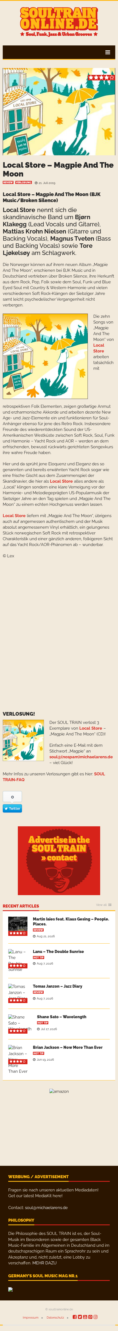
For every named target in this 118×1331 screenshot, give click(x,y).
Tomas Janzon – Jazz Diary (57, 986)
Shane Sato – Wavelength (61, 1017)
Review (8, 182)
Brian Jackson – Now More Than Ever (68, 1047)
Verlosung (23, 182)
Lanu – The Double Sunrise (58, 951)
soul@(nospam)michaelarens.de (81, 756)
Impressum (30, 1317)
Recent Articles (21, 906)
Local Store (19, 209)
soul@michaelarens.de (46, 1207)
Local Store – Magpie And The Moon (58, 169)
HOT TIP (38, 957)
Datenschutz (55, 1317)
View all (101, 905)
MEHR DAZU (44, 1263)
